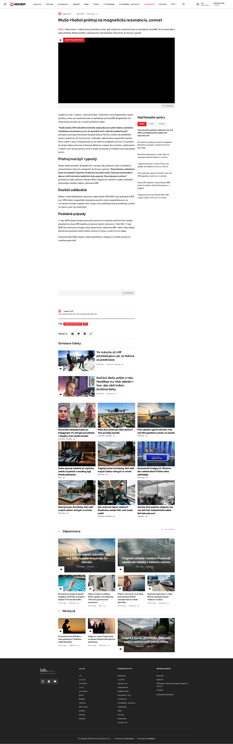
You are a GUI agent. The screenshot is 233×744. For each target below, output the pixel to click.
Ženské (82, 699)
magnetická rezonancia (73, 324)
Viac (173, 4)
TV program (109, 4)
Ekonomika (122, 719)
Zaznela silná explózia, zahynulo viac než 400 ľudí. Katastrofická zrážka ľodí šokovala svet (155, 133)
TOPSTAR (49, 4)
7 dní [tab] (151, 124)
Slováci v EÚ (122, 722)
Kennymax (130, 739)
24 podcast (63, 4)
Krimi (86, 4)
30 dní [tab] (161, 124)
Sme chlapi (83, 707)
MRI (85, 324)
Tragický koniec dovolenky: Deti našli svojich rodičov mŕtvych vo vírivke (153, 196)
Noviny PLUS (122, 683)
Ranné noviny (123, 691)
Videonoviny (123, 687)
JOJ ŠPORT (83, 683)
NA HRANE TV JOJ (124, 695)
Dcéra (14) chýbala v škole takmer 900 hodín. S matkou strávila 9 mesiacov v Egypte (153, 185)
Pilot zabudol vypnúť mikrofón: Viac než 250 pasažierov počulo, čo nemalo (154, 174)
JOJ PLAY (82, 680)
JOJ (80, 676)
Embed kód (169, 105)
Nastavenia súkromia (165, 695)
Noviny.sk (121, 676)
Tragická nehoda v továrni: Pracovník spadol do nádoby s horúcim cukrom (153, 165)
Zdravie (76, 4)
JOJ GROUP (83, 691)
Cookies (160, 690)
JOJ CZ (81, 687)
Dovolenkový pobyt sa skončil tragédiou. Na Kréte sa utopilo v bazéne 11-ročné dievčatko (154, 145)
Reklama (160, 676)
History (82, 715)
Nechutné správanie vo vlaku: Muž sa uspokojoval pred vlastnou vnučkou (153, 155)
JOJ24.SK (37, 4)
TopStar (82, 703)
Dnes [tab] (142, 124)
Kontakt (160, 680)
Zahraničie (149, 4)
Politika (121, 715)
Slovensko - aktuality (129, 4)
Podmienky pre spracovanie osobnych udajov (172, 685)
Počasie (162, 4)
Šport (96, 4)
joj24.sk (121, 680)
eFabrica (151, 739)
